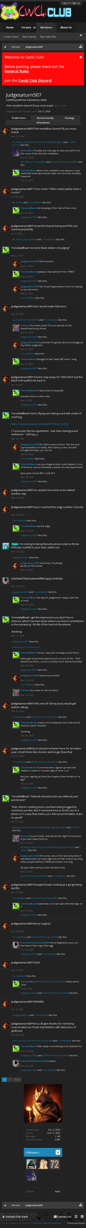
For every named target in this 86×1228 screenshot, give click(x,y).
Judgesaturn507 (21, 128)
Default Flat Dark (16, 1216)
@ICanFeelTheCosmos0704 (51, 981)
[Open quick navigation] (80, 46)
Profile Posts (19, 118)
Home (10, 27)
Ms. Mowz (17, 142)
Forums (26, 27)
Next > (17, 1079)
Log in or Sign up (71, 2)
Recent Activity (45, 118)
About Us (66, 27)
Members (46, 27)
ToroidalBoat (39, 161)
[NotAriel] (43, 1164)
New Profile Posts (48, 36)
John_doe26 (30, 239)
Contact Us (64, 1216)
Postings (69, 118)
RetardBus (57, 142)
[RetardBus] (31, 1175)
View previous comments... (26, 647)
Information (43, 122)
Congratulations (20, 1015)
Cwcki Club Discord (34, 80)
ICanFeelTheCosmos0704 (37, 142)
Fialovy (25, 325)
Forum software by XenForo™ (17, 1223)
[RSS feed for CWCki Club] (82, 1216)
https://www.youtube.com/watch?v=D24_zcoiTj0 (40, 424)
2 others (75, 827)
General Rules (17, 71)
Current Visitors (11, 36)
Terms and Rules (76, 1223)
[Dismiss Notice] (80, 57)
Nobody (16, 827)
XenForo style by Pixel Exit (47, 1223)
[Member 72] (54, 1164)
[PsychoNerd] (31, 1164)
